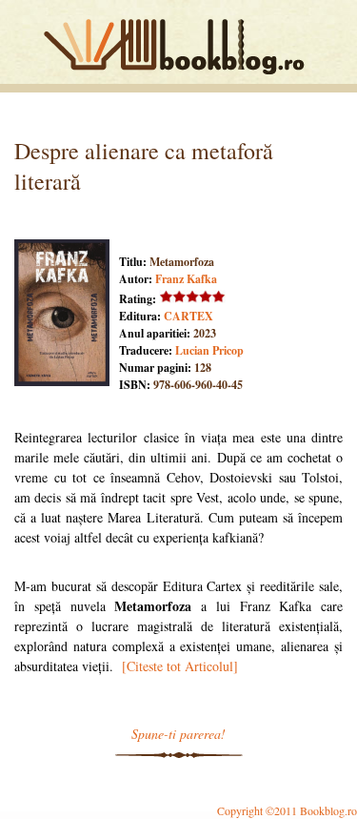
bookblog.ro (179, 46)
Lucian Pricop (209, 350)
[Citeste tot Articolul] (180, 666)
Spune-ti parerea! (178, 734)
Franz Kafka (186, 279)
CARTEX (188, 316)
